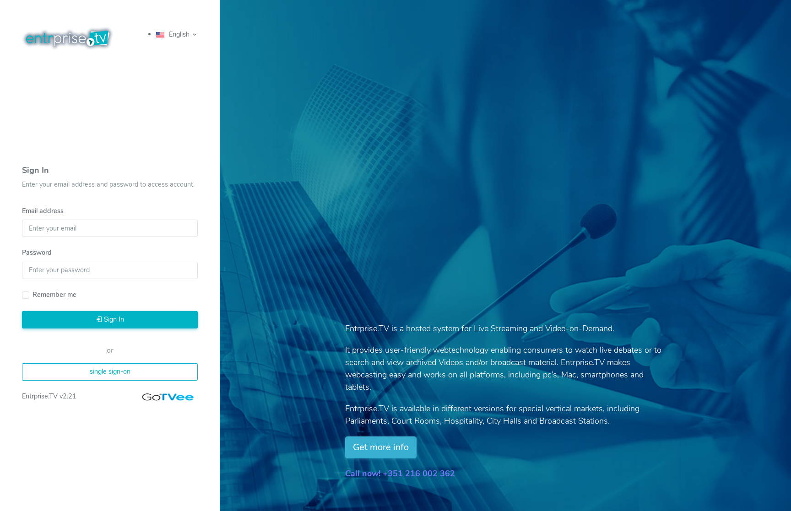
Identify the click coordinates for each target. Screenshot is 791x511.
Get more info (381, 447)
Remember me (54, 294)
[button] (177, 35)
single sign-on (110, 371)
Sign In (113, 319)
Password (37, 252)
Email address (43, 210)
